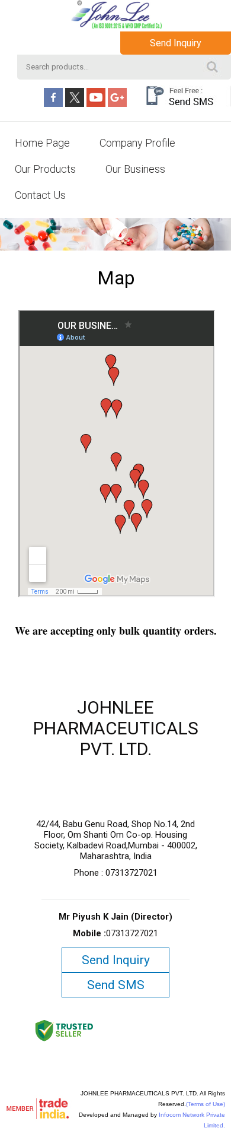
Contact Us (40, 195)
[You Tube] (95, 104)
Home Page (42, 143)
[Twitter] (74, 104)
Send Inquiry (175, 43)
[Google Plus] (117, 104)
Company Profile (137, 143)
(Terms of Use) (205, 1104)
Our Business (135, 169)
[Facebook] (53, 104)
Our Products (45, 169)
